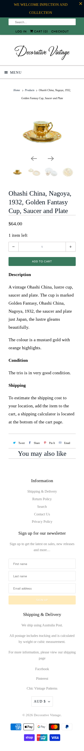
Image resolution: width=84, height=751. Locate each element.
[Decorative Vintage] (42, 52)
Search (42, 506)
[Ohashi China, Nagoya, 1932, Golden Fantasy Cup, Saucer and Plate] (42, 130)
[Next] (51, 158)
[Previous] (34, 158)
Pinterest (42, 678)
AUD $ (40, 701)
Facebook (42, 669)
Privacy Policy (42, 521)
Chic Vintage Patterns (42, 688)
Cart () (40, 31)
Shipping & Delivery (42, 491)
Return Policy (42, 499)
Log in (21, 31)
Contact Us (42, 514)
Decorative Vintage (47, 715)
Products (29, 90)
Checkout (60, 31)
